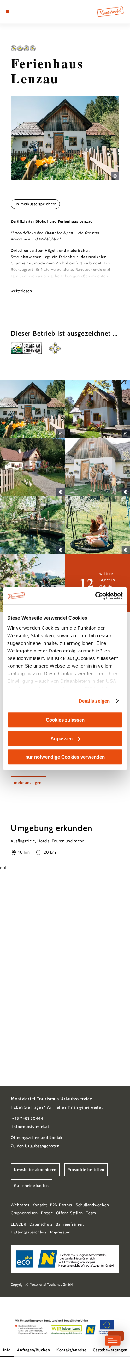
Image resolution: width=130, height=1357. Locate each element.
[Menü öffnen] (7, 11)
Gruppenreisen (24, 1212)
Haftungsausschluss (29, 1232)
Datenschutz (41, 1224)
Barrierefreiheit (70, 1224)
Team (91, 1212)
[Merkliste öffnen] (22, 11)
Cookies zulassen (65, 720)
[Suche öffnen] (27, 11)
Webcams (20, 1205)
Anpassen (61, 738)
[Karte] (17, 11)
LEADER (18, 1224)
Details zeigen (94, 701)
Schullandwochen (92, 1205)
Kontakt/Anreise (71, 1350)
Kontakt (39, 1205)
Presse (47, 1212)
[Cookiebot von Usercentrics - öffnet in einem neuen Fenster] (95, 596)
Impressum (60, 1232)
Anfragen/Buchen (33, 1350)
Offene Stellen (69, 1212)
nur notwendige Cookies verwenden (65, 757)
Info (7, 1350)
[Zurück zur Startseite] (110, 11)
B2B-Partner (61, 1205)
